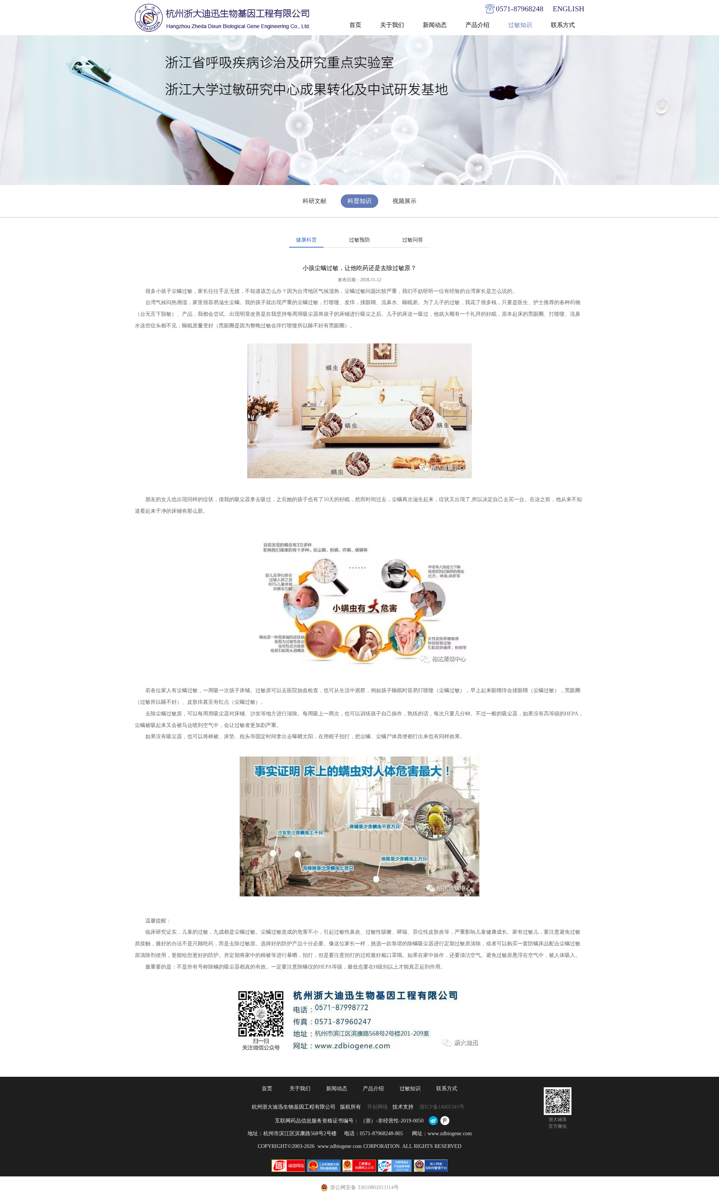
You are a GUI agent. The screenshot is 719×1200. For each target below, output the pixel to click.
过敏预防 (359, 240)
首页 (355, 25)
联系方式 (563, 25)
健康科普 (306, 240)
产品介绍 (477, 25)
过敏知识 (520, 25)
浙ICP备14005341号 (442, 1107)
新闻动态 (435, 25)
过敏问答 (412, 240)
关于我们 (392, 25)
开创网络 (377, 1107)
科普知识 (359, 201)
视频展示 (404, 201)
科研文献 (315, 201)
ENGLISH (568, 8)
